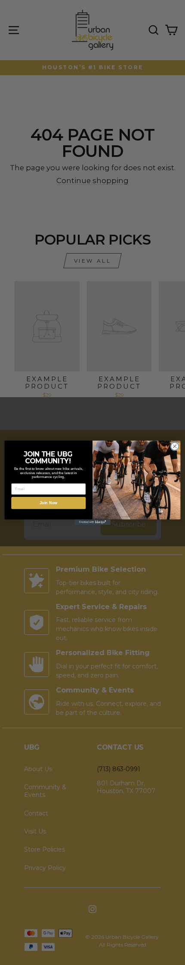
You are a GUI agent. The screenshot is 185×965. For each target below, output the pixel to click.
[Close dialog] (175, 446)
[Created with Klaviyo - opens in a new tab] (92, 522)
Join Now (49, 502)
